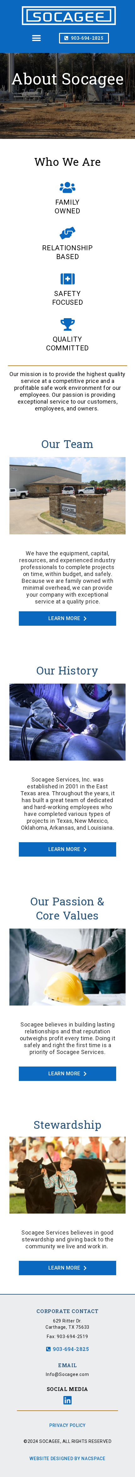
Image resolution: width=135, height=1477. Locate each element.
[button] (36, 38)
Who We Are (67, 161)
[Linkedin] (67, 1400)
